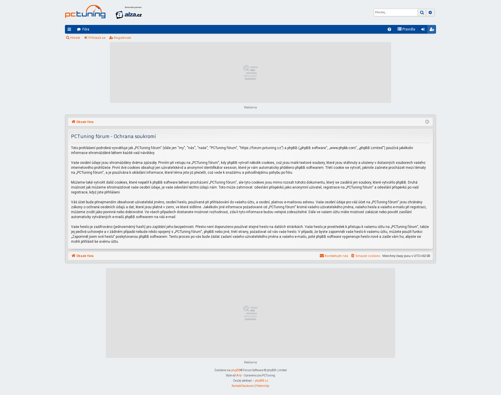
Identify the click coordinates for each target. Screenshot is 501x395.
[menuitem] (389, 29)
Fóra (85, 29)
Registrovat (122, 38)
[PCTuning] (85, 11)
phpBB (235, 370)
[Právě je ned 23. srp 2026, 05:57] (427, 122)
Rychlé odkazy (70, 30)
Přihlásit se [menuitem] (424, 30)
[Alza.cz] (128, 12)
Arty (239, 375)
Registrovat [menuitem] (433, 30)
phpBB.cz (261, 380)
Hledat (75, 38)
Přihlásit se (97, 38)
